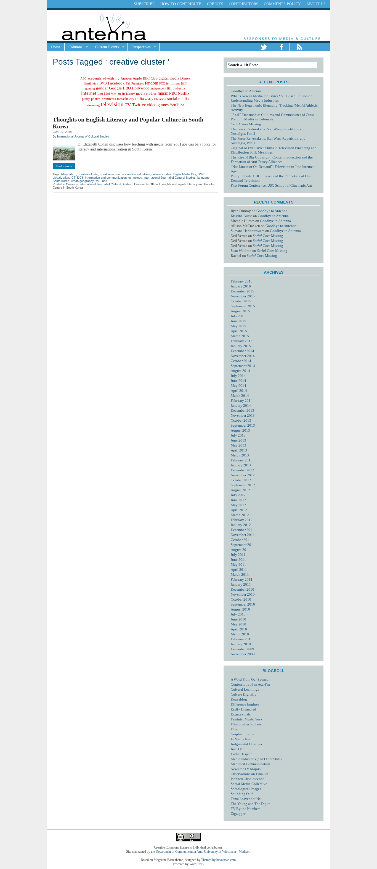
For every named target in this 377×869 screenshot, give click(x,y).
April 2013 (239, 450)
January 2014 (241, 405)
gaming (90, 88)
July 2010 (238, 614)
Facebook (116, 83)
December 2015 (242, 291)
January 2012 (241, 525)
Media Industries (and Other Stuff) (256, 759)
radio (139, 98)
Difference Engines (245, 704)
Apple (137, 78)
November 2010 (243, 594)
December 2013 (242, 410)
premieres (109, 99)
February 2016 (242, 281)
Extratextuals (241, 714)
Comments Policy (282, 4)
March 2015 (240, 336)
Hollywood (140, 88)
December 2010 (242, 589)
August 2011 (240, 550)
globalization (61, 177)
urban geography (82, 181)
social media (178, 98)
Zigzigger (238, 814)
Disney (185, 78)
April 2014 (239, 391)
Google (115, 88)
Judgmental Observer (246, 744)
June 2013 (238, 440)
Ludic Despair (241, 754)
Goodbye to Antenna (246, 91)
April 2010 (239, 629)
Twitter (139, 104)
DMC (201, 174)
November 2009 (243, 654)
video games (158, 104)
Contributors (243, 4)
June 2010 (238, 619)
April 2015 (239, 331)
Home (55, 47)
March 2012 (240, 515)
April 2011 (239, 569)
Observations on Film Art (249, 774)
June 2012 (238, 500)
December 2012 (242, 470)
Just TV (236, 749)
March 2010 (240, 634)
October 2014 (241, 361)
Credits (215, 4)
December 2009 (242, 649)
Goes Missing (246, 124)
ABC (83, 78)
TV (128, 104)
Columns (73, 47)
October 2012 (241, 480)
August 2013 (240, 430)
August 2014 (240, 371)
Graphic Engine (242, 734)
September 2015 (243, 306)
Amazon (126, 78)
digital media (169, 78)
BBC (146, 78)
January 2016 (241, 286)
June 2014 (238, 381)
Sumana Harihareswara (247, 231)
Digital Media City (184, 174)
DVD (103, 83)
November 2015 (243, 296)
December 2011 (242, 530)
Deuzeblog (239, 699)
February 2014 (242, 400)
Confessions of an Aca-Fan (250, 684)
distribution (91, 83)
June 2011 (238, 560)
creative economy (112, 174)
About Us (316, 4)
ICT (73, 177)
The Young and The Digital (251, 804)
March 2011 (240, 574)
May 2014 (238, 386)
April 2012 (239, 510)
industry (179, 88)
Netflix (184, 93)
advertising (111, 78)
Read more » (64, 166)
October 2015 (241, 301)
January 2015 (241, 346)
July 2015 (238, 316)
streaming (93, 105)
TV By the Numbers (245, 809)
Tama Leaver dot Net (246, 799)
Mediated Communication (250, 764)
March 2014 (240, 395)
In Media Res (241, 739)
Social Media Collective (249, 784)
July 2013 (238, 435)
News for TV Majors (246, 769)
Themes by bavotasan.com (218, 860)
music (163, 93)
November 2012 (243, 475)
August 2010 (240, 609)
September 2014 (243, 366)
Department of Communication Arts (179, 852)
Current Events (105, 47)
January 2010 (241, 644)
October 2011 (241, 540)
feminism (173, 83)
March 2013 (240, 455)
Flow (234, 729)
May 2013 (238, 445)
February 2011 (242, 579)
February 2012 (242, 520)
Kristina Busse (241, 216)
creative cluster (88, 174)
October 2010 (241, 599)
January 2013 (241, 465)
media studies (146, 94)
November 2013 (243, 415)
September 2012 (243, 485)
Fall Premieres (135, 83)
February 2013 (242, 460)
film (184, 83)
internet (88, 93)
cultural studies (162, 174)
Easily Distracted (243, 709)
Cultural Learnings (245, 689)
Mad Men (110, 93)
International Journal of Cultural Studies (83, 136)
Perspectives (139, 47)
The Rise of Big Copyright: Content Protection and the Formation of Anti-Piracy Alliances (272, 159)
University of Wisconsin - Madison (227, 852)
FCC (162, 83)
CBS (154, 78)
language (203, 177)
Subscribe (144, 4)
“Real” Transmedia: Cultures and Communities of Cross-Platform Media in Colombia (273, 117)
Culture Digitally (243, 694)
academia (94, 78)
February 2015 (242, 341)
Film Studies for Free (246, 724)
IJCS (80, 177)
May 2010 (238, 624)
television (112, 104)
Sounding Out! (242, 794)
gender (102, 88)
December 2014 (242, 351)
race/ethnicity (125, 99)
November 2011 (243, 535)
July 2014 (238, 376)
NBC (173, 93)
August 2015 (240, 311)
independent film (161, 88)
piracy (86, 99)
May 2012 (238, 505)
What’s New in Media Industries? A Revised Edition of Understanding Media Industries (271, 98)
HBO (127, 88)
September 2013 (243, 425)
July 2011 (238, 555)
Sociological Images (246, 789)
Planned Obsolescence (247, 779)
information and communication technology (113, 177)
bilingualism (68, 174)
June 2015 (238, 321)
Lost (100, 93)
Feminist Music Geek (246, 719)
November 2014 (243, 356)
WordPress (196, 864)
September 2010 (243, 604)
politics (95, 99)
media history (126, 93)
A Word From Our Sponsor (250, 679)
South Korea (61, 181)
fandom (151, 83)
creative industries (137, 174)
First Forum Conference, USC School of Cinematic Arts (271, 185)
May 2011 (238, 564)
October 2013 (241, 420)
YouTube (177, 105)
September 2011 (243, 545)
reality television (155, 99)
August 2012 (240, 490)
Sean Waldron (241, 251)
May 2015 (238, 326)
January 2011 (241, 584)
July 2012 (238, 495)
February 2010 (242, 639)
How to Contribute (180, 4)
